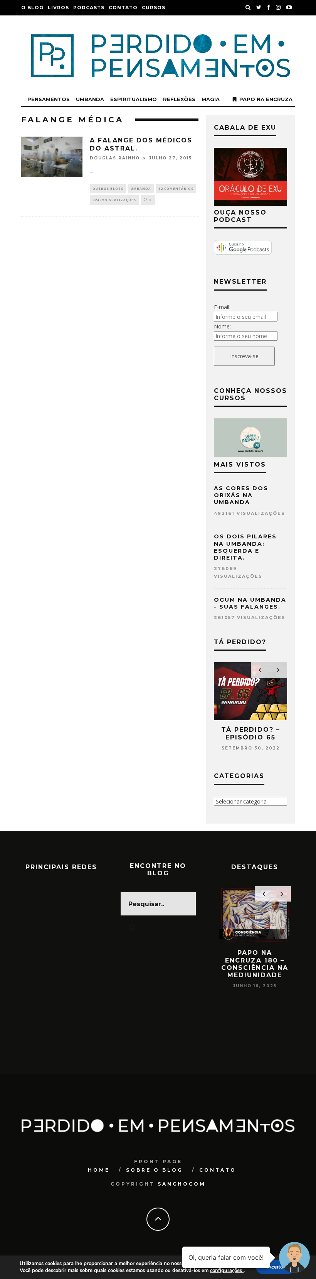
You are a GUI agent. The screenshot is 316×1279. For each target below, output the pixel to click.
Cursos (153, 7)
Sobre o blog (154, 1170)
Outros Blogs (107, 188)
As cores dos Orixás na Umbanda (241, 495)
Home (99, 1170)
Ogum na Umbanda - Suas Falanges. (250, 603)
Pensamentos (48, 99)
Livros (58, 7)
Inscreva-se (244, 356)
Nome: (222, 326)
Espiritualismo (133, 99)
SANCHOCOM (182, 1184)
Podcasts (88, 7)
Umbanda (90, 99)
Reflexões (179, 99)
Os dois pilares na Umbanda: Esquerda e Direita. (245, 547)
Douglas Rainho (115, 158)
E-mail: (222, 307)
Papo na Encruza (265, 99)
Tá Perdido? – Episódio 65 (250, 733)
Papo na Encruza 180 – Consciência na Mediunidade (254, 964)
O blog (32, 7)
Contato (123, 7)
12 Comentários (175, 188)
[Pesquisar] (248, 7)
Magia (211, 99)
